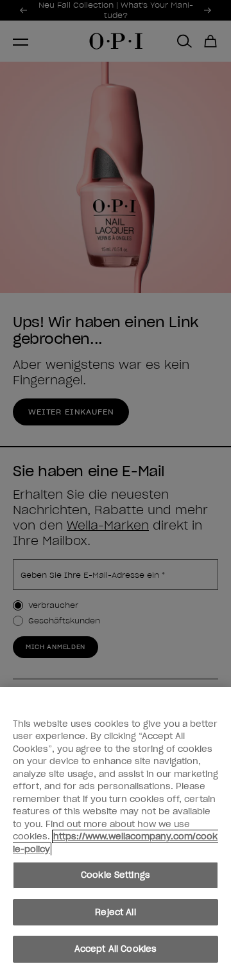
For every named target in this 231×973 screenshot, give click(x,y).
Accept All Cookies (115, 948)
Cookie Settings (115, 875)
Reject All (115, 912)
